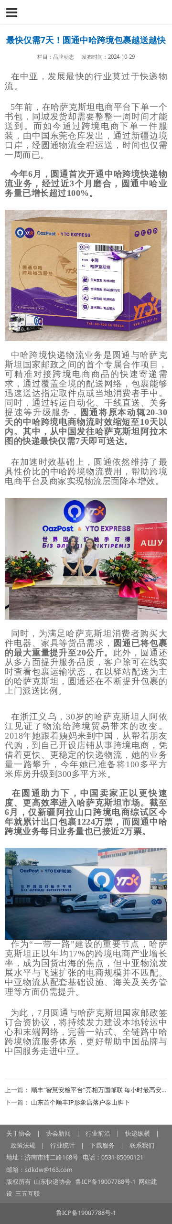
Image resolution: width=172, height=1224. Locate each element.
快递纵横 (137, 1133)
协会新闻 (58, 1133)
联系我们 (141, 1145)
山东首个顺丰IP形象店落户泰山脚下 (80, 1102)
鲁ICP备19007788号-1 (106, 1182)
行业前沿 (98, 1133)
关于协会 (18, 1133)
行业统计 (62, 1145)
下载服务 (102, 1145)
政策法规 (23, 1145)
